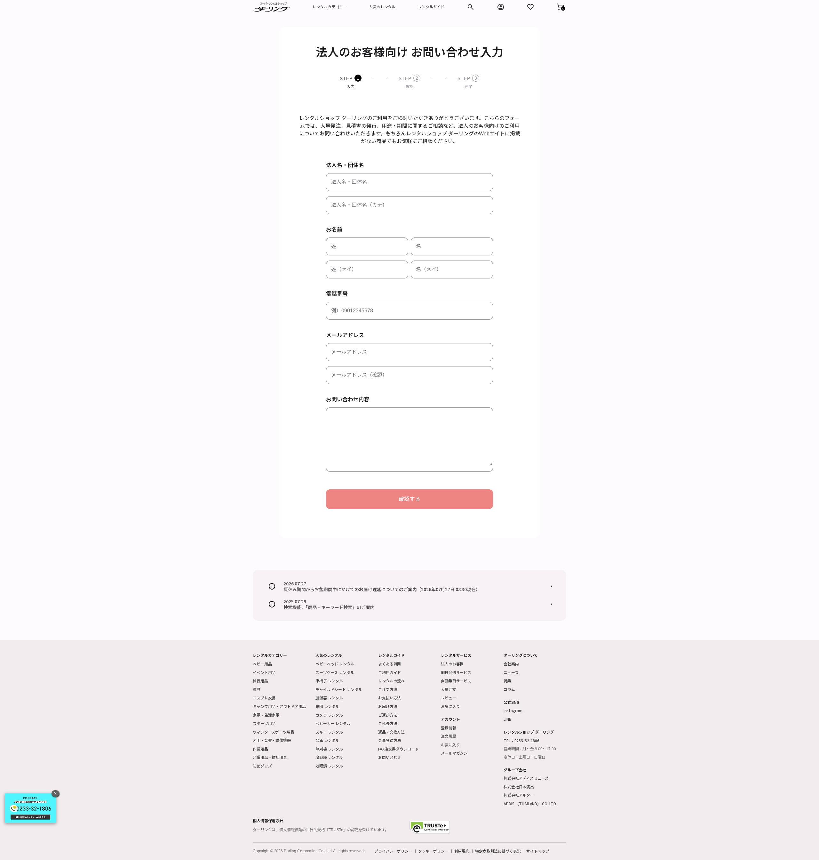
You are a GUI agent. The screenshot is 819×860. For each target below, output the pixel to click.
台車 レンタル (327, 740)
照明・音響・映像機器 (272, 740)
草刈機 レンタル (329, 748)
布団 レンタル (327, 706)
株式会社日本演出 (519, 786)
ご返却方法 (387, 715)
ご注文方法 (387, 689)
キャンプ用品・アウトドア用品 (279, 706)
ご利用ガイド (389, 672)
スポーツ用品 (264, 723)
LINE (507, 719)
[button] (560, 7)
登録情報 (448, 727)
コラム (509, 689)
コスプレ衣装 (264, 697)
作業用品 (260, 748)
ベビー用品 (262, 663)
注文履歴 (448, 736)
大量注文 (448, 689)
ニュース (511, 672)
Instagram (513, 710)
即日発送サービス (456, 672)
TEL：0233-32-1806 (521, 740)
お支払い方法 (389, 697)
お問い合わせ (389, 757)
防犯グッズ (262, 765)
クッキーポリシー (433, 851)
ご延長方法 (387, 723)
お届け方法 (387, 706)
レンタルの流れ (391, 680)
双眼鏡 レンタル (329, 765)
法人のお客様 (452, 663)
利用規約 (462, 851)
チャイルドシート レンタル (338, 689)
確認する (409, 499)
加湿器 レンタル (329, 697)
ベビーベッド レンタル (334, 663)
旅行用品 (260, 680)
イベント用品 (264, 672)
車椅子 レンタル (329, 680)
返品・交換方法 (391, 732)
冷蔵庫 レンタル (329, 757)
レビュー (448, 697)
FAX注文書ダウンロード (398, 748)
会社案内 (511, 663)
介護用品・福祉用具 (270, 757)
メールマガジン (454, 753)
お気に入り (450, 706)
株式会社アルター (519, 795)
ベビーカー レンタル (333, 723)
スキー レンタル (329, 732)
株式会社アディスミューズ (526, 778)
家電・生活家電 (266, 715)
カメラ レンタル (329, 715)
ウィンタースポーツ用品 (273, 732)
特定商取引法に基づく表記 (498, 851)
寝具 (256, 689)
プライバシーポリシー (393, 851)
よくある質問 (389, 663)
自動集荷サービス (456, 680)
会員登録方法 (389, 740)
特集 (507, 680)
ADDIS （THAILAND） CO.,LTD (530, 803)
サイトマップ (537, 851)
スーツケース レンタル (334, 672)
